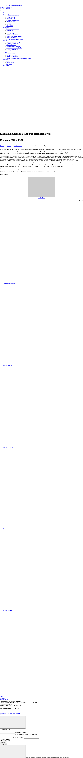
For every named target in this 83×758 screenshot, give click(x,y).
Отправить (3, 744)
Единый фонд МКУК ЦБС (13, 42)
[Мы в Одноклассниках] (3, 707)
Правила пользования (12, 20)
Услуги (5, 52)
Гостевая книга (10, 33)
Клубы (8, 31)
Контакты (6, 65)
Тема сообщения (19, 730)
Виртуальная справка (12, 34)
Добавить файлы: (5, 739)
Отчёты (8, 23)
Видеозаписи (10, 62)
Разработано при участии (10, 713)
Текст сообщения (18, 737)
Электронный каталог (12, 55)
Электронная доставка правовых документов (19, 58)
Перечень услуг (10, 53)
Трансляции (6, 61)
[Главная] (2, 696)
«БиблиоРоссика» (11, 45)
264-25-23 (2, 698)
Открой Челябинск (11, 50)
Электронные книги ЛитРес (14, 48)
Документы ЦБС (11, 21)
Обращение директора (12, 15)
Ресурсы (5, 40)
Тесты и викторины (11, 37)
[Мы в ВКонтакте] (1, 707)
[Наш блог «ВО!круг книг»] (6, 707)
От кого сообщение (20, 732)
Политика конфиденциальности (9, 715)
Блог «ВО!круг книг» (12, 49)
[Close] (13, 722)
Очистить (3, 742)
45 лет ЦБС (9, 26)
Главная (5, 12)
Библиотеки (9, 30)
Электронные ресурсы (12, 43)
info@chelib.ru (4, 699)
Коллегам (6, 59)
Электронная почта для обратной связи (26, 734)
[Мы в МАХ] (5, 707)
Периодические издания (13, 46)
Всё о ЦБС (6, 14)
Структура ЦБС (10, 18)
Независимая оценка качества (14, 39)
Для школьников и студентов (14, 36)
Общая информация (12, 17)
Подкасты (9, 64)
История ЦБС (10, 24)
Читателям (6, 27)
